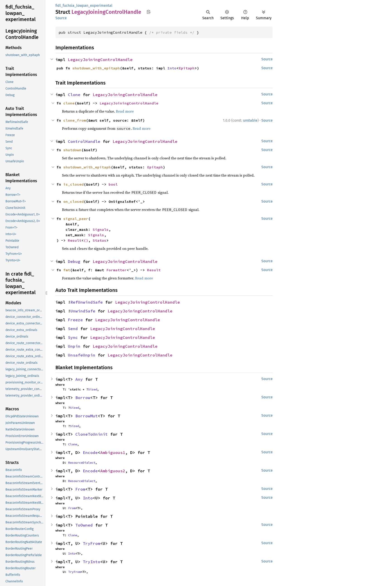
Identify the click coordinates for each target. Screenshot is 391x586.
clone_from (74, 120)
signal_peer (75, 218)
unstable (250, 120)
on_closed (73, 201)
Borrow (82, 397)
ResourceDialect (81, 463)
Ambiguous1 (112, 452)
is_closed (73, 184)
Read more (125, 111)
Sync (73, 337)
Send (73, 328)
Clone (74, 94)
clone (69, 103)
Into (171, 68)
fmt (66, 270)
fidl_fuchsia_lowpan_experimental (83, 5)
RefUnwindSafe (86, 302)
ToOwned (84, 525)
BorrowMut (86, 415)
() (86, 240)
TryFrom (91, 543)
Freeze (75, 319)
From (80, 489)
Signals (101, 229)
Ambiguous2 (112, 470)
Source (61, 18)
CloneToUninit (91, 434)
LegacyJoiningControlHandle (100, 59)
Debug (74, 261)
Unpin (74, 346)
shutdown (72, 150)
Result (74, 240)
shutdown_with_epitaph (96, 68)
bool (113, 184)
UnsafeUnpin (81, 355)
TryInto (91, 561)
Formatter (116, 270)
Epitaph (187, 68)
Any (79, 379)
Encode (90, 452)
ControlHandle (84, 141)
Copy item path (148, 12)
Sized (92, 389)
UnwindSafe (82, 311)
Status (99, 240)
